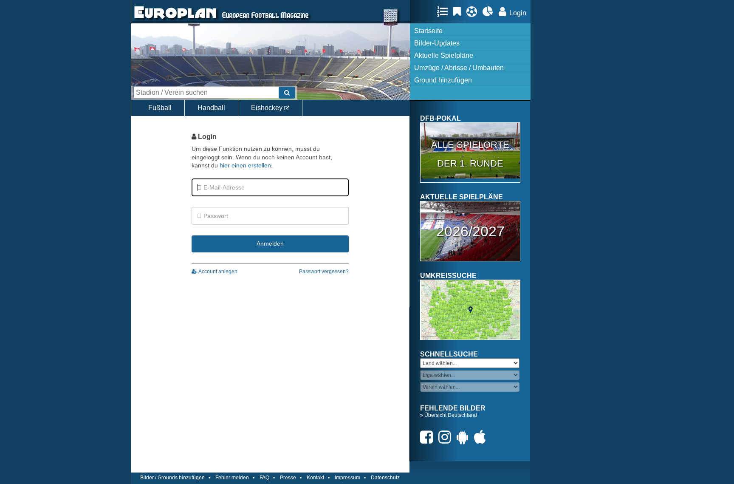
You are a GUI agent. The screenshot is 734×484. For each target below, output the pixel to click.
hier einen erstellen (245, 165)
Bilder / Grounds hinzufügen (172, 478)
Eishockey (267, 107)
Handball (211, 107)
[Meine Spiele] (473, 11)
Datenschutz (385, 478)
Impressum (347, 478)
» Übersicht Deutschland (448, 415)
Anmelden (270, 243)
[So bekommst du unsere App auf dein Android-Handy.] (465, 437)
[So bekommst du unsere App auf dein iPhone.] (482, 437)
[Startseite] (175, 20)
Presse (288, 478)
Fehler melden (232, 478)
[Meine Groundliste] (444, 11)
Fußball (160, 107)
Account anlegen (217, 272)
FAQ (264, 478)
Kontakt (315, 478)
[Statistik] (490, 11)
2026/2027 (470, 231)
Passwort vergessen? (324, 272)
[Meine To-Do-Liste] (459, 11)
